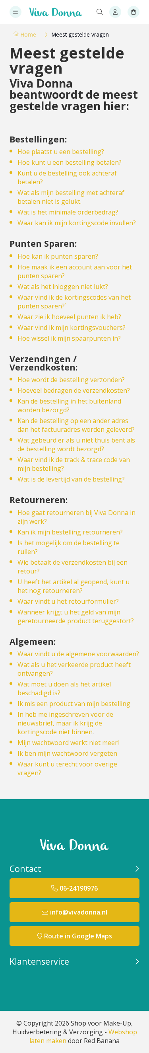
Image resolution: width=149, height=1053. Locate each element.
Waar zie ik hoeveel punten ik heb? (69, 316)
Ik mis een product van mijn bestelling (73, 703)
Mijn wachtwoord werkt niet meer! (68, 742)
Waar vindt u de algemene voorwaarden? (78, 653)
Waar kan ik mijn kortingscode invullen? (76, 222)
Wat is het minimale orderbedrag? (67, 212)
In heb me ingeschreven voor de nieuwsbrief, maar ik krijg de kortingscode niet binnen (65, 723)
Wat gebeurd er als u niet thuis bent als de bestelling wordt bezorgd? (76, 444)
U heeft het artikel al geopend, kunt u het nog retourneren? (73, 586)
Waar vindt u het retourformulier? (68, 601)
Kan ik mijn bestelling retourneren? (70, 532)
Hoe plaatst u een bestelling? (60, 151)
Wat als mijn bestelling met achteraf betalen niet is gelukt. (70, 197)
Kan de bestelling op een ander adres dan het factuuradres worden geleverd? (76, 425)
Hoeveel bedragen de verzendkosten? (73, 390)
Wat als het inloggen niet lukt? (62, 286)
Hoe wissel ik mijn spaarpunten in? (69, 338)
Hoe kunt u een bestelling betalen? (69, 162)
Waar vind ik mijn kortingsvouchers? (71, 327)
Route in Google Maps (78, 936)
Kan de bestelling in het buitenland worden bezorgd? (69, 405)
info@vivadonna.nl (78, 912)
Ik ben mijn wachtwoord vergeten (67, 753)
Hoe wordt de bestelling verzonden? (71, 379)
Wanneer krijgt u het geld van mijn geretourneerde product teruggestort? (75, 616)
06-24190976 (79, 888)
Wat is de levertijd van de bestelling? (71, 479)
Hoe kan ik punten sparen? (57, 256)
